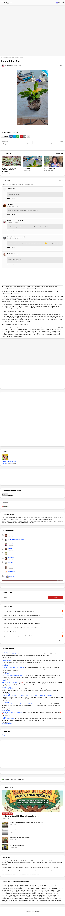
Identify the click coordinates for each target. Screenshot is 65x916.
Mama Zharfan (12, 544)
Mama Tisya (5, 652)
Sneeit (61, 640)
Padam (13, 198)
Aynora (11, 576)
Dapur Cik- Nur (6, 710)
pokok (9, 132)
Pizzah (10, 548)
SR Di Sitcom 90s (9, 461)
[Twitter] (14, 136)
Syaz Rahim (5, 463)
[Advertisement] (32, 18)
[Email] (24, 136)
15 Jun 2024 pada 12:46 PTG (13, 222)
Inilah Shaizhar (6, 674)
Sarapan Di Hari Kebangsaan (10, 689)
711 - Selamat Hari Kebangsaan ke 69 (12, 675)
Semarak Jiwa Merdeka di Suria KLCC (12, 654)
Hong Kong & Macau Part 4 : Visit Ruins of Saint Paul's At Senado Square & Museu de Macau (28, 695)
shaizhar (10, 535)
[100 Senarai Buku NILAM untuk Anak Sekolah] (32, 801)
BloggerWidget (60, 580)
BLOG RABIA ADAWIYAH (8, 659)
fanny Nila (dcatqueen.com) (16, 539)
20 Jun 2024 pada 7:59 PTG (12, 238)
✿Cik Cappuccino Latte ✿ (15, 221)
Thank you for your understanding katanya (20, 830)
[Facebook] (11, 136)
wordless (12, 57)
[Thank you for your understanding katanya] (5, 832)
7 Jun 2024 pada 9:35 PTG (12, 190)
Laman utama (5, 57)
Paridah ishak (5, 665)
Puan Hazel (11, 571)
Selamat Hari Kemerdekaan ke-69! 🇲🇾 (12, 682)
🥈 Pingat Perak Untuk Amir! (16, 845)
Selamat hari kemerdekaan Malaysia (12, 712)
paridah (10, 567)
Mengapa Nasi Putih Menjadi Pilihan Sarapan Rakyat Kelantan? (26, 822)
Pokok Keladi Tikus (28, 168)
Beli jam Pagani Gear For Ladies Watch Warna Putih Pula (18, 704)
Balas (8, 198)
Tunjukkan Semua (7, 724)
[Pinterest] (21, 136)
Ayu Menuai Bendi (49, 168)
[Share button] (28, 136)
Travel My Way (6, 694)
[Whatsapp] (17, 136)
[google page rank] (7, 735)
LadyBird (10, 204)
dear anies (11, 562)
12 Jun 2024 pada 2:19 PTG (12, 206)
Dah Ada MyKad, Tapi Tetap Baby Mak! (19, 837)
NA (9, 553)
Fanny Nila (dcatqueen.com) (16, 237)
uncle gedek (11, 253)
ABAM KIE (4, 717)
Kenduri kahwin (6, 660)
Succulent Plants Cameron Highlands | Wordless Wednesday (9, 170)
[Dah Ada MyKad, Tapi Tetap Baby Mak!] (5, 840)
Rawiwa (4, 680)
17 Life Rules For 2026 (8, 719)
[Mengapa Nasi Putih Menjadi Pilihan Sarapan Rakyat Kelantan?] (5, 825)
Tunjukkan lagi (59, 153)
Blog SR (8, 2)
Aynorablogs (5, 702)
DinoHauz (11, 558)
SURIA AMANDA (6, 687)
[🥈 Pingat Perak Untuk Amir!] (5, 847)
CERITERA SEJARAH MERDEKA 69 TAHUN (13, 667)
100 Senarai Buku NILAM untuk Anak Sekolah (20, 816)
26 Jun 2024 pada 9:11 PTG (12, 254)
